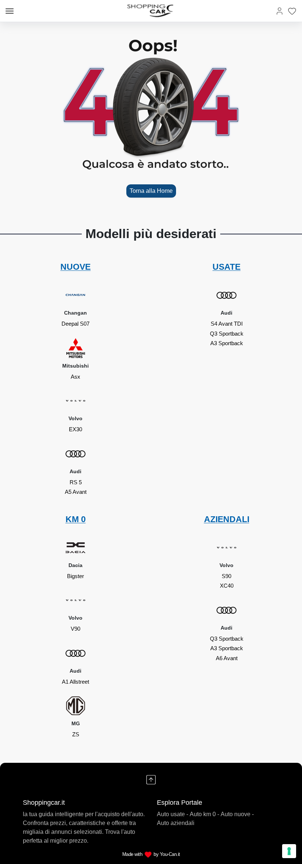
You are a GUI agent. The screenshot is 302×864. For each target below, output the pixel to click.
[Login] (279, 10)
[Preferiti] (292, 10)
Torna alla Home (151, 191)
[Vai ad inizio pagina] (151, 779)
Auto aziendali (175, 823)
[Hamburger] (10, 11)
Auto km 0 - (204, 814)
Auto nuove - (237, 814)
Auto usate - (172, 814)
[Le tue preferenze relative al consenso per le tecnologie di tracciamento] (289, 851)
